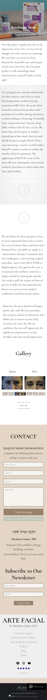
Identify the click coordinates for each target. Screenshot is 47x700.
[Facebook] (18, 663)
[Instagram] (23, 663)
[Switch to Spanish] (28, 4)
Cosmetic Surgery (23, 633)
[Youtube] (29, 663)
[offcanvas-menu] (38, 4)
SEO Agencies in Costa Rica (29, 696)
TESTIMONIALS (23, 673)
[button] (23, 190)
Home (23, 655)
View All (23, 405)
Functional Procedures (23, 637)
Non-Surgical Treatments (23, 642)
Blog (23, 650)
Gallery (23, 646)
